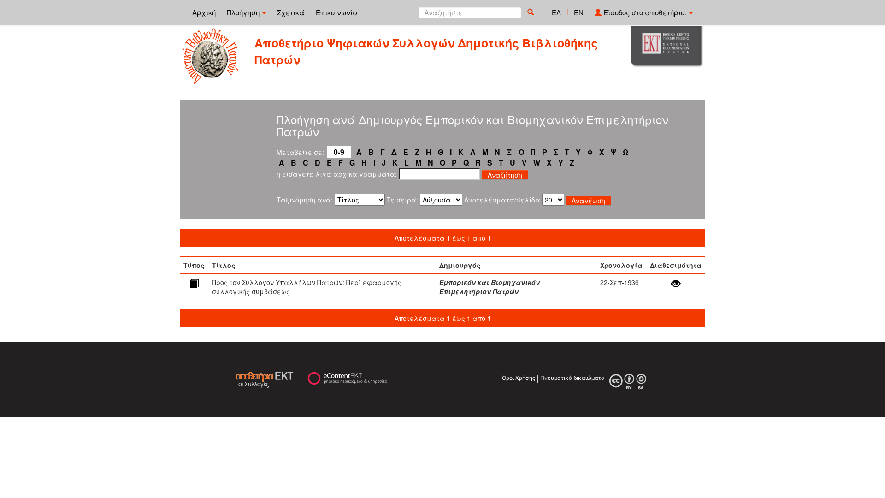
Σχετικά (291, 12)
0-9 (339, 152)
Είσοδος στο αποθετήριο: (645, 12)
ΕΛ (556, 12)
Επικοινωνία (337, 12)
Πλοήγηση (244, 12)
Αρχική (204, 12)
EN (579, 12)
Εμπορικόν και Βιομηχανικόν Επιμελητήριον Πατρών (489, 287)
